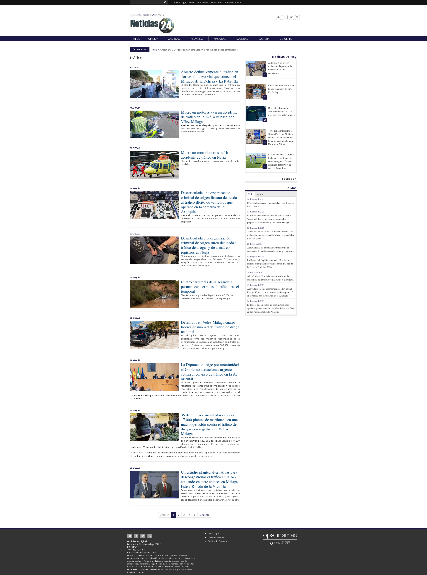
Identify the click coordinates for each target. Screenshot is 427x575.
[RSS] (297, 17)
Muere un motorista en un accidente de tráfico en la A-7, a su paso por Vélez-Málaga (209, 116)
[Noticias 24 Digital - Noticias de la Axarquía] (152, 24)
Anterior (164, 514)
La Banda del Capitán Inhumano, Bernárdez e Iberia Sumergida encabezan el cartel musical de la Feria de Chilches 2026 (270, 263)
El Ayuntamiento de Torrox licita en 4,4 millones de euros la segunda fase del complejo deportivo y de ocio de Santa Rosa (281, 161)
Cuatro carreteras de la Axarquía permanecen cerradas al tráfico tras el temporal (210, 286)
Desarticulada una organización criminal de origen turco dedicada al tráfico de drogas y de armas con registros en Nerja (209, 245)
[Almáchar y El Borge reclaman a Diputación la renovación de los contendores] (256, 68)
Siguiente (204, 514)
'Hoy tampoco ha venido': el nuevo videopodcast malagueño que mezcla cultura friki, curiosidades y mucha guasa (270, 235)
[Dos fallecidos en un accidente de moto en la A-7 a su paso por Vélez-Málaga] (256, 113)
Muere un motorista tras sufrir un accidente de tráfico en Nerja (207, 155)
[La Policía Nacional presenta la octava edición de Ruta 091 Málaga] (256, 91)
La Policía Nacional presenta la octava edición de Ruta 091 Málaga (281, 89)
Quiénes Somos (216, 537)
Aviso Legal (213, 533)
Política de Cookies (217, 540)
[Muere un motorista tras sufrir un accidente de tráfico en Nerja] (154, 165)
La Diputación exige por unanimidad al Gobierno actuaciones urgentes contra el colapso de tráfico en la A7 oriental (210, 371)
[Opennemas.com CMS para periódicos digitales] (280, 538)
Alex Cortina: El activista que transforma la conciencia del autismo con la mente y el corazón (270, 249)
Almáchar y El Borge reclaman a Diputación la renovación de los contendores (199, 49)
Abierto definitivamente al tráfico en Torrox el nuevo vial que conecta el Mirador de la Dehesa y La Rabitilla (209, 76)
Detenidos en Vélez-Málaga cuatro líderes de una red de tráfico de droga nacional (210, 327)
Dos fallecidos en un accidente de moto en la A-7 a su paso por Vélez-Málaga (281, 111)
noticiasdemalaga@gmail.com (141, 552)
